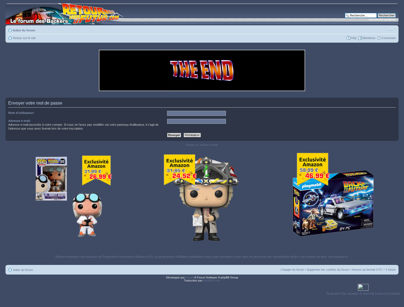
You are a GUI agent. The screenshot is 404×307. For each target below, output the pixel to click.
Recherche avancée (382, 19)
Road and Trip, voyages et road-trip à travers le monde (363, 293)
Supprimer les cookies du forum (328, 269)
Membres (369, 38)
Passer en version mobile (202, 144)
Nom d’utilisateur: (21, 112)
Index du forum (24, 30)
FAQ (354, 38)
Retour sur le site (24, 38)
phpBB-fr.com (211, 280)
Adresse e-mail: (19, 120)
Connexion (388, 38)
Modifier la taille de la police (392, 29)
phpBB (190, 277)
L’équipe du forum (292, 269)
